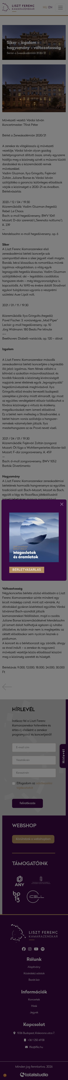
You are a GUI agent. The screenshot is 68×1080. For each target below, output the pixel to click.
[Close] (62, 504)
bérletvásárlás (26, 569)
